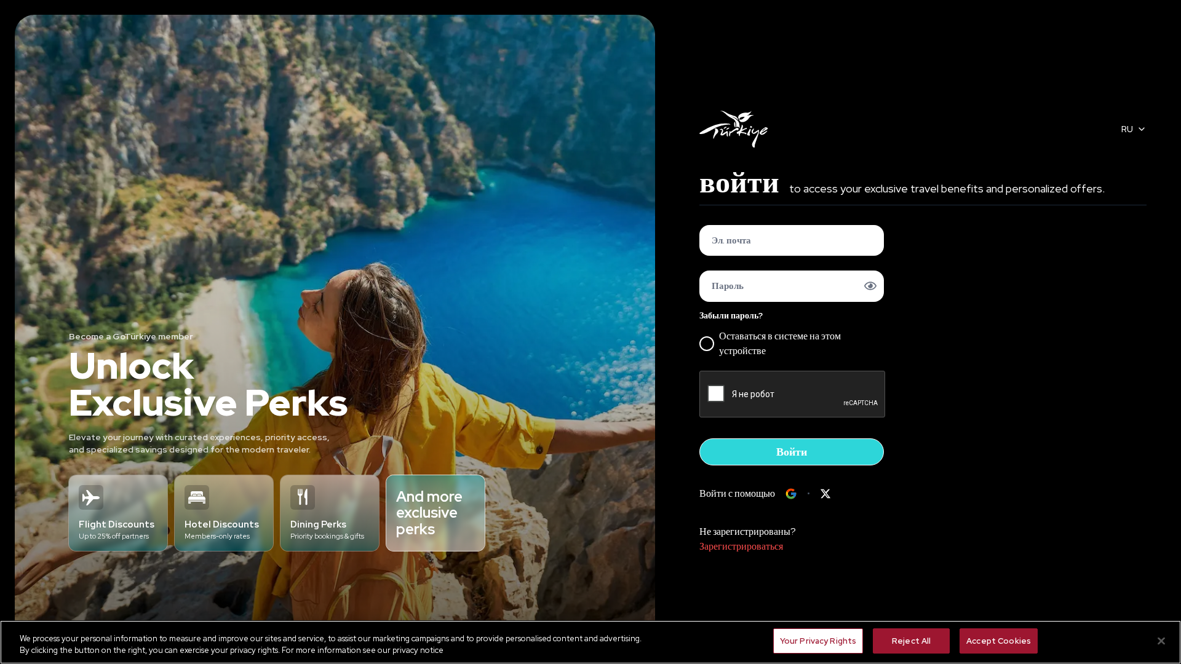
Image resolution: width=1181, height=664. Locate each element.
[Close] (1161, 640)
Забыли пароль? (731, 315)
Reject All (911, 641)
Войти (791, 452)
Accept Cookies (998, 641)
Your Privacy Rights (818, 641)
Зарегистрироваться (741, 546)
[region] (590, 642)
